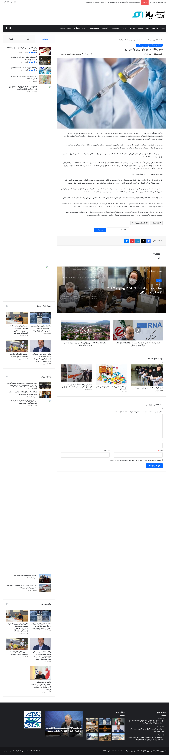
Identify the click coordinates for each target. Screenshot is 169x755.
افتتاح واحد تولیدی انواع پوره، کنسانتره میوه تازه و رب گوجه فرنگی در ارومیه (23, 87)
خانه (163, 28)
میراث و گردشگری (79, 28)
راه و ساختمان (115, 28)
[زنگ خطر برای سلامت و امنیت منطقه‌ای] (45, 70)
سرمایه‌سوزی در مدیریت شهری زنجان (67, 734)
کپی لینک (100, 230)
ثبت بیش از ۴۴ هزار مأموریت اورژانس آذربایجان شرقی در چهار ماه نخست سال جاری (77, 385)
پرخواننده (45, 39)
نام (161, 441)
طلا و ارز (132, 28)
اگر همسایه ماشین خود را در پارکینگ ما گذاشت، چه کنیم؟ (24, 58)
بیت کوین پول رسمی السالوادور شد (25, 575)
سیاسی (140, 28)
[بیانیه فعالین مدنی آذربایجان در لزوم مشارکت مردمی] (45, 51)
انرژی (124, 28)
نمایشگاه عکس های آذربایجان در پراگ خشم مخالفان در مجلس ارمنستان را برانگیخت (41, 328)
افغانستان (155, 223)
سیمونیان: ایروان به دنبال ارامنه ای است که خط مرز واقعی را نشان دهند (23, 402)
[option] (111, 290)
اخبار (145, 45)
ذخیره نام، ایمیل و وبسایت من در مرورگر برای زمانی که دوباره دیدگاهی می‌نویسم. (135, 460)
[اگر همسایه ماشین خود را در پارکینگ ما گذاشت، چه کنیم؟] (45, 60)
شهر (147, 28)
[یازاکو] (149, 15)
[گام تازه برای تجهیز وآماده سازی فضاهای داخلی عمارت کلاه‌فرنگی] (105, 728)
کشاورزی (105, 28)
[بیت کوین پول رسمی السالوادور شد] (45, 578)
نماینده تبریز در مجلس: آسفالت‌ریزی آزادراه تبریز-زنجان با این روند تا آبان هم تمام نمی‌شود (41, 686)
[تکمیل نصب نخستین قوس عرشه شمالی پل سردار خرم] (118, 736)
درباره (22, 751)
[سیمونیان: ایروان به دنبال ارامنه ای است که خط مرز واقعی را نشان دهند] (45, 486)
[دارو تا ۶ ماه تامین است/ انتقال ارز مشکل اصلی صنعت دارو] (111, 374)
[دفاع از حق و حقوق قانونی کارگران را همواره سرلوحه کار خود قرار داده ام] (45, 394)
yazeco (158, 54)
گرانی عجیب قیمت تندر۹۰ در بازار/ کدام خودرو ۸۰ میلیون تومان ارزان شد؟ (22, 586)
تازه (27, 39)
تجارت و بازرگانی (65, 28)
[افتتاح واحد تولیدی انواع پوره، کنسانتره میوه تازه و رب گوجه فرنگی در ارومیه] (45, 172)
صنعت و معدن (94, 28)
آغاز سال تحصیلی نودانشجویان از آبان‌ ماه (149, 388)
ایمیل (160, 450)
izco (104, 751)
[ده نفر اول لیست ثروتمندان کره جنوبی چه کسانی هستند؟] (45, 79)
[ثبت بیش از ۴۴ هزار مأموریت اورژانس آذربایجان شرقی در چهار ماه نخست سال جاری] (76, 373)
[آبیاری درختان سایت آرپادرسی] (105, 737)
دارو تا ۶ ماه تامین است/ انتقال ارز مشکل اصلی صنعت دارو (111, 388)
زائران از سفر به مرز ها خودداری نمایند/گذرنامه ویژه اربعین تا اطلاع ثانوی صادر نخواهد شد (22, 384)
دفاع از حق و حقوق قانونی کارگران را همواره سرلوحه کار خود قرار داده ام (23, 393)
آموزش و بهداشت (151, 40)
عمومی (12, 751)
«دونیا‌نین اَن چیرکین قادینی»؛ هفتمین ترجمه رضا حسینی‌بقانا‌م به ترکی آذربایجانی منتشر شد (111, 2)
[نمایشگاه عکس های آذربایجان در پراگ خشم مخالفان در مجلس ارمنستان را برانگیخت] (40, 318)
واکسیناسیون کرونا (139, 223)
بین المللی (155, 28)
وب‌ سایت (107, 450)
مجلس (5, 751)
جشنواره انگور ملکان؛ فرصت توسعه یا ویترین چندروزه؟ (19, 355)
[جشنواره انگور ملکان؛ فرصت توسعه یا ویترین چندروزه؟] (17, 346)
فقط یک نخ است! (149, 288)
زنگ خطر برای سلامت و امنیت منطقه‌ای (24, 67)
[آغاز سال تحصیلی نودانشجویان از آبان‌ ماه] (147, 375)
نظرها (11, 39)
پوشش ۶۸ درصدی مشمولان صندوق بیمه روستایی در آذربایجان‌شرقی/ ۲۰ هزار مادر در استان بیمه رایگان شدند (41, 358)
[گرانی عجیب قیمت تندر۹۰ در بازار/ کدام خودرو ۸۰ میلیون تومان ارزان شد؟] (45, 588)
